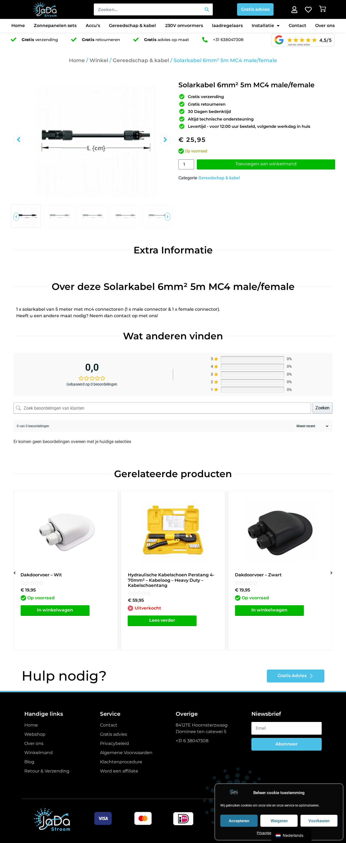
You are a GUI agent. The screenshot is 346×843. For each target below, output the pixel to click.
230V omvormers (184, 25)
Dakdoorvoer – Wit (41, 574)
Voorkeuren (319, 820)
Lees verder (162, 620)
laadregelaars (227, 25)
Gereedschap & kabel (132, 25)
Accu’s (93, 25)
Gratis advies (255, 9)
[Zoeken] (207, 9)
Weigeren (279, 820)
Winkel (98, 60)
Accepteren (239, 820)
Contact (297, 25)
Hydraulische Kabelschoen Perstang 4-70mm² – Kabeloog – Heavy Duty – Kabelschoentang (171, 580)
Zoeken (322, 407)
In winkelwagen (55, 610)
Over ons (325, 25)
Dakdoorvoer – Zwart (258, 574)
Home (18, 25)
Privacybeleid (266, 833)
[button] (19, 140)
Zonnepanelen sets (55, 25)
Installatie (263, 25)
